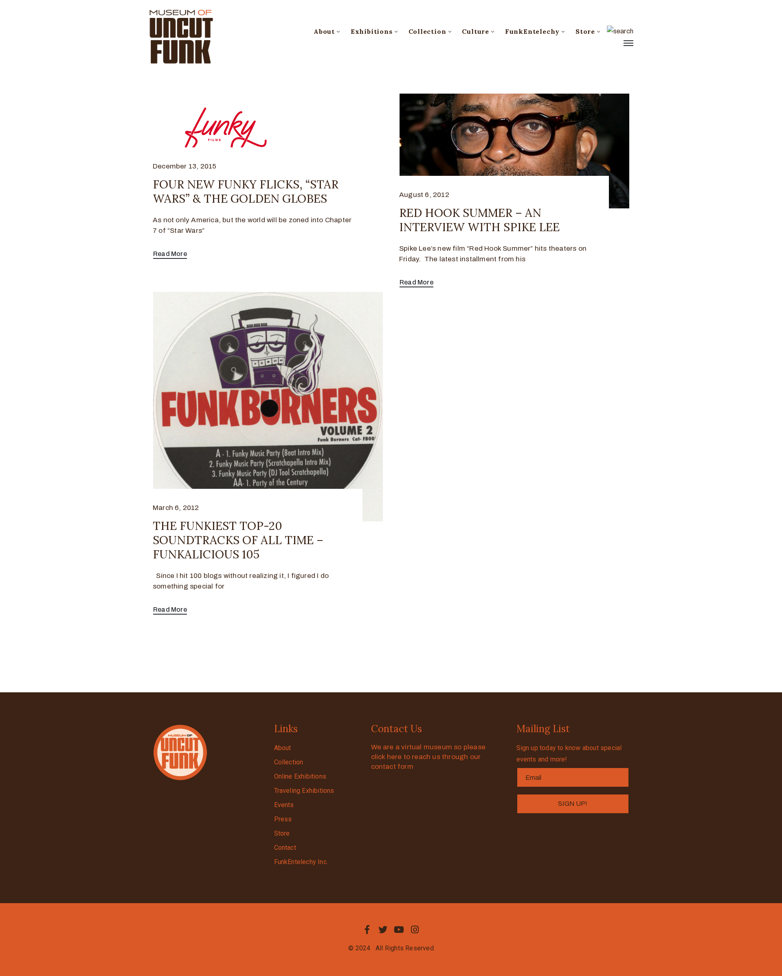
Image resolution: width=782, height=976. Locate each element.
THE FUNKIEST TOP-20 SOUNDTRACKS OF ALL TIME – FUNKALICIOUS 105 (238, 540)
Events (284, 805)
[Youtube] (399, 929)
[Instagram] (415, 929)
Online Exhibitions (300, 776)
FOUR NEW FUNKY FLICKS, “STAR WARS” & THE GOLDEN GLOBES (245, 191)
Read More (170, 253)
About (324, 31)
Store (585, 31)
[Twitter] (383, 929)
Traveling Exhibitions (304, 790)
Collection (427, 31)
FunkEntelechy (532, 31)
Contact (285, 847)
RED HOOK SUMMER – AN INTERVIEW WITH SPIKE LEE (479, 220)
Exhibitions (372, 31)
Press (283, 819)
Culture (475, 31)
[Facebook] (367, 929)
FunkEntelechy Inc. (301, 862)
